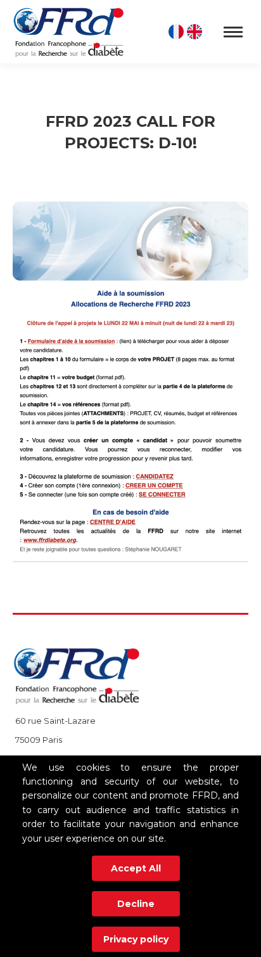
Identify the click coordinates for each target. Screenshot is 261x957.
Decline (136, 903)
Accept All (136, 868)
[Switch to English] (196, 31)
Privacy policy (136, 939)
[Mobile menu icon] (233, 32)
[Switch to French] (178, 31)
